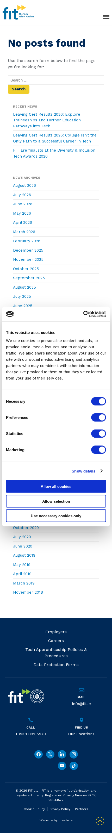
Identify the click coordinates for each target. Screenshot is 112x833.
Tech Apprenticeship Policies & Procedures (56, 652)
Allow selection (56, 501)
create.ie (66, 820)
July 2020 (22, 536)
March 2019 (24, 583)
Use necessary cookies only (56, 516)
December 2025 (28, 250)
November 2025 (28, 259)
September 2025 (29, 278)
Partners (81, 809)
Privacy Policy (59, 809)
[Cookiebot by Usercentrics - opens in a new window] (83, 314)
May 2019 (21, 564)
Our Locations (81, 734)
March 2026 (24, 231)
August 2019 (24, 555)
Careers (56, 640)
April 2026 (22, 222)
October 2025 (26, 268)
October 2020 (26, 527)
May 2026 (22, 213)
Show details (83, 471)
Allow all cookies (56, 486)
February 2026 (26, 241)
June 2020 (22, 546)
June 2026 (22, 204)
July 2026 (22, 194)
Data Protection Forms (56, 664)
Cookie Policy (34, 809)
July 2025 (22, 296)
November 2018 (28, 592)
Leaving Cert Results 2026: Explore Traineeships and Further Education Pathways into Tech (47, 120)
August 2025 (24, 287)
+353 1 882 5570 (30, 734)
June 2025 (22, 305)
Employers (56, 631)
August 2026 (24, 185)
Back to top (100, 821)
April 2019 (22, 573)
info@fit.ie (81, 703)
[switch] (98, 417)
